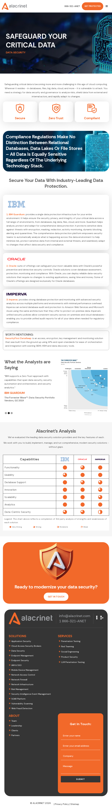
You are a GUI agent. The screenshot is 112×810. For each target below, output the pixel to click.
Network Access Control (23, 674)
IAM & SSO (16, 665)
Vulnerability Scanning (22, 703)
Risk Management (19, 689)
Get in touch (56, 596)
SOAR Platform (18, 698)
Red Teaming (67, 646)
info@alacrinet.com (74, 616)
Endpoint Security (20, 660)
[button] (106, 6)
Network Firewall (19, 679)
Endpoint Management (22, 655)
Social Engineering (70, 651)
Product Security (69, 657)
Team (14, 721)
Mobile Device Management (24, 670)
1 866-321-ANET (72, 621)
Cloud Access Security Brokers (26, 646)
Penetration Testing (70, 641)
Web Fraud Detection (21, 708)
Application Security (21, 641)
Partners (15, 735)
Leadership (16, 725)
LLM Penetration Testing (73, 662)
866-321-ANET (72, 6)
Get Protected (92, 6)
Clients (14, 730)
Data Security (18, 650)
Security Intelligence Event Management (31, 694)
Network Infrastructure (22, 684)
